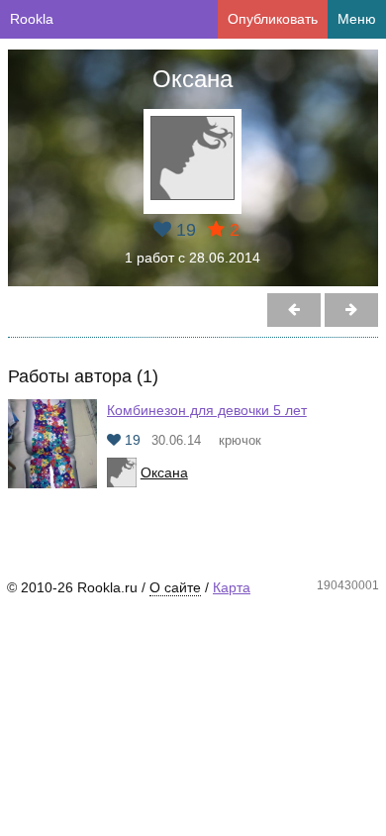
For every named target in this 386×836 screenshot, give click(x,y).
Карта (231, 587)
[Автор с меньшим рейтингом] (351, 310)
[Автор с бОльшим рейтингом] (294, 310)
